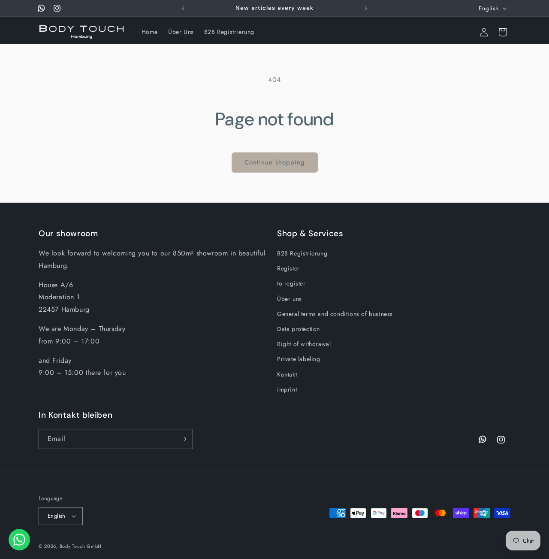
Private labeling (298, 359)
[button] (464, 32)
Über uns (289, 299)
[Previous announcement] (183, 8)
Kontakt (287, 374)
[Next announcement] (365, 8)
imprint (287, 389)
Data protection (298, 329)
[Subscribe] (183, 439)
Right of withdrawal (304, 344)
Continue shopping (274, 162)
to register (291, 283)
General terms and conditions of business (335, 314)
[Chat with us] (19, 539)
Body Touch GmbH (81, 546)
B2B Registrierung (302, 253)
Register (288, 268)
